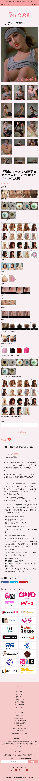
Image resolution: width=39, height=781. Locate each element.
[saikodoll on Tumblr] (23, 770)
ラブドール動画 (19, 704)
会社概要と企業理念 (19, 723)
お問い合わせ (19, 715)
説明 (5, 447)
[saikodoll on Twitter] (12, 770)
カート (36, 5)
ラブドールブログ (19, 699)
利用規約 (19, 725)
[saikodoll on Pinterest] (19, 770)
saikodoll (18, 777)
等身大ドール (19, 697)
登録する (33, 762)
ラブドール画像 (19, 702)
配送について (19, 731)
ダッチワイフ (19, 691)
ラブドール (19, 689)
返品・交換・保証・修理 (19, 728)
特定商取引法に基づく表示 (22, 447)
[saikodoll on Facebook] (16, 770)
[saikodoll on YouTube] (27, 770)
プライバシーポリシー (19, 720)
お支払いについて (19, 718)
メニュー (6, 4)
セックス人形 (19, 694)
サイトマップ (19, 707)
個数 (2, 422)
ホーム (3, 23)
